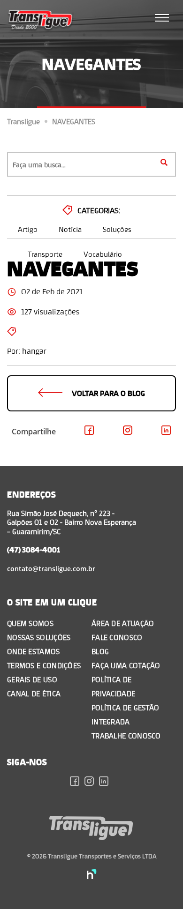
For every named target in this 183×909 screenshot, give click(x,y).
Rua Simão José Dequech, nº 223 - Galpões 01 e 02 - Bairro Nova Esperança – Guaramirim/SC (71, 522)
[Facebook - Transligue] (89, 431)
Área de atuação (123, 623)
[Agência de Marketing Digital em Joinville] (92, 875)
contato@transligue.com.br (51, 568)
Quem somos (30, 623)
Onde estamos (33, 651)
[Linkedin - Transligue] (166, 431)
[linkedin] (106, 782)
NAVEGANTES (73, 121)
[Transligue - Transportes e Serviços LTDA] (40, 21)
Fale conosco (117, 637)
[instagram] (91, 782)
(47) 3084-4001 (33, 549)
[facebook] (77, 782)
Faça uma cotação (126, 665)
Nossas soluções (39, 637)
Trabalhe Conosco (126, 735)
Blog (100, 651)
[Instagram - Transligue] (128, 431)
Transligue (23, 121)
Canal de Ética (34, 693)
